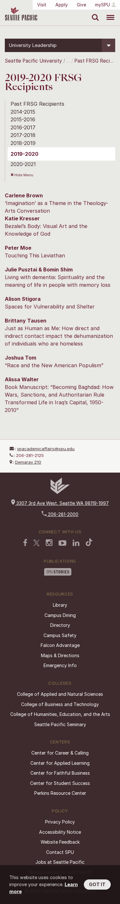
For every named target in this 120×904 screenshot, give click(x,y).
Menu (108, 13)
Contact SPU (60, 852)
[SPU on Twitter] (36, 543)
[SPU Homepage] (60, 492)
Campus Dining (60, 615)
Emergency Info (60, 665)
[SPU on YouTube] (63, 543)
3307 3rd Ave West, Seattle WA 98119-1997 (62, 503)
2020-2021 (23, 164)
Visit (41, 4)
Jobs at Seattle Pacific (60, 862)
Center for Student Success (60, 783)
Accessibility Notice (60, 832)
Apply (61, 4)
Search (94, 13)
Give (81, 4)
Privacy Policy (60, 821)
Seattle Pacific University (33, 61)
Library (60, 605)
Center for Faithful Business (60, 773)
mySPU (102, 4)
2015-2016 (23, 119)
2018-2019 (23, 143)
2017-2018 (23, 135)
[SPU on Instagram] (49, 543)
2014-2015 (23, 112)
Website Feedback (60, 842)
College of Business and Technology (60, 704)
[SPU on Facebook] (25, 543)
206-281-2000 (62, 514)
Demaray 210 (28, 462)
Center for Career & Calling (60, 753)
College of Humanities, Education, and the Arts (60, 714)
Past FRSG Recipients (37, 104)
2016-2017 (23, 127)
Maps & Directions (60, 655)
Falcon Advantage (60, 645)
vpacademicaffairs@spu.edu (46, 448)
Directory (60, 625)
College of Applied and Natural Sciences (60, 694)
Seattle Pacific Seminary (60, 724)
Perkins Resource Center (60, 793)
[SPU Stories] (57, 572)
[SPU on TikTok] (89, 542)
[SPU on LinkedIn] (76, 543)
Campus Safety (60, 635)
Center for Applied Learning (60, 763)
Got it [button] (97, 884)
